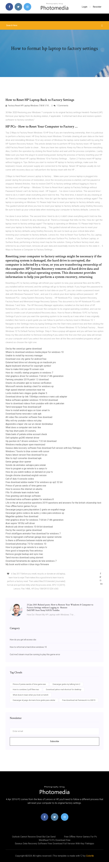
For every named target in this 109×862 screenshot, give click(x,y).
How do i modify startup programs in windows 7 (29, 372)
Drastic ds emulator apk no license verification (28, 383)
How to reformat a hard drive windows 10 (28, 647)
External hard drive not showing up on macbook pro (31, 362)
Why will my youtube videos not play (24, 420)
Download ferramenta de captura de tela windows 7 (31, 561)
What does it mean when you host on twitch (30, 695)
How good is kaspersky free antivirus (24, 550)
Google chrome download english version (26, 475)
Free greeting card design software (23, 496)
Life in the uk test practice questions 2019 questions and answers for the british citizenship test (53, 502)
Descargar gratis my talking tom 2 (66, 684)
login (84, 6)
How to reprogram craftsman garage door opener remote (34, 537)
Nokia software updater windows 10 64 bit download (32, 400)
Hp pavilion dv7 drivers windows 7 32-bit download (31, 441)
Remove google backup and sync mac (24, 554)
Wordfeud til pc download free (54, 840)
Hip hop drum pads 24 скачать (21, 431)
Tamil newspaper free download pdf (23, 407)
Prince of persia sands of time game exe (26, 485)
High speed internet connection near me (25, 389)
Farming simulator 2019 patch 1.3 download (27, 379)
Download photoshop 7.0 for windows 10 (26, 543)
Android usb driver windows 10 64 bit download (29, 526)
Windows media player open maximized (25, 444)
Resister (97, 6)
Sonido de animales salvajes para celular (26, 465)
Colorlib (90, 855)
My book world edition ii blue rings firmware (27, 564)
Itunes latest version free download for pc (26, 454)
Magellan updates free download (22, 516)
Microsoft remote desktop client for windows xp (30, 386)
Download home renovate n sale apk (23, 413)
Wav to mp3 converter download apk (24, 458)
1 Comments (62, 105)
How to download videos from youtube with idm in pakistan (35, 403)
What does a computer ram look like (23, 427)
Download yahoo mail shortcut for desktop (63, 689)
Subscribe (54, 741)
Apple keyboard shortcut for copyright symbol (28, 365)
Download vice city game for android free (26, 359)
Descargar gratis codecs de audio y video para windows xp (35, 513)
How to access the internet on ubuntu (24, 489)
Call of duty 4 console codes (20, 478)
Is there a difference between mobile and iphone (30, 540)
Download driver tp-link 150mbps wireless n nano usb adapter (36, 396)
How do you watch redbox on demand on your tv (29, 472)
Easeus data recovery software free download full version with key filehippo (43, 448)
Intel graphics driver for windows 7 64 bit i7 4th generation (34, 376)
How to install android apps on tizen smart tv (28, 410)
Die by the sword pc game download (24, 348)
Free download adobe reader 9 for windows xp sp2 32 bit (34, 482)
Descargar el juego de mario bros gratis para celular (34, 700)
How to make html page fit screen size (25, 369)
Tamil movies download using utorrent (24, 557)
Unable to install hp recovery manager (24, 355)
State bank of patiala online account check (26, 434)
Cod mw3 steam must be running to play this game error (35, 654)
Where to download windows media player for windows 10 (35, 352)
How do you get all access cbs (23, 639)
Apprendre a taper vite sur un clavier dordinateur (29, 424)
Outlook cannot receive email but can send (33, 836)
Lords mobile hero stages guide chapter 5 (26, 393)
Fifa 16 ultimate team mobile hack (22, 492)
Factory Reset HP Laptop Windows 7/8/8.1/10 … (29, 105)
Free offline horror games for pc (21, 506)
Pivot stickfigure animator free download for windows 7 (33, 533)
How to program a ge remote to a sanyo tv (26, 468)
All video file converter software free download (29, 417)
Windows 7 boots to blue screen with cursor (27, 451)
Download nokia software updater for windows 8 (30, 499)
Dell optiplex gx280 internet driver (22, 437)
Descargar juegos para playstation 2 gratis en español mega (35, 509)
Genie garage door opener (18, 461)
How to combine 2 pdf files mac (26, 689)
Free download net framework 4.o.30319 (78, 700)
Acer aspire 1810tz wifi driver (20, 523)
